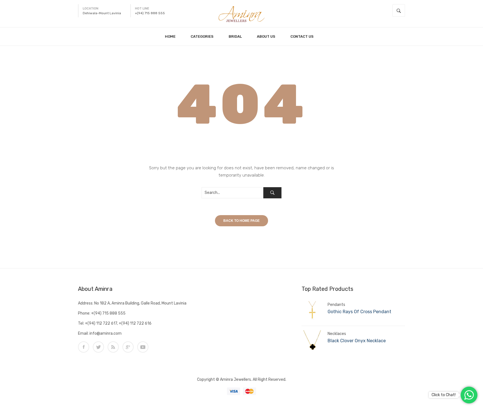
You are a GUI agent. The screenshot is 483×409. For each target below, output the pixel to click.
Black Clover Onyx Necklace (357, 340)
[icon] (83, 347)
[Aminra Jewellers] (241, 13)
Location (90, 8)
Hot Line (142, 8)
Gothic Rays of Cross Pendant (359, 311)
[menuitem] (172, 36)
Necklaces (337, 333)
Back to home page (241, 221)
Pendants (336, 304)
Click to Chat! (444, 395)
